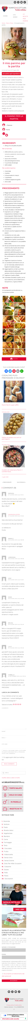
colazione (7, 866)
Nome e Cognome (9, 947)
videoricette (8, 854)
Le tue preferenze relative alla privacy (15, 1015)
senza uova (8, 857)
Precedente (7, 482)
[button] (14, 1009)
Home (5, 16)
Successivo (21, 482)
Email (4, 737)
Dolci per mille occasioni (12, 863)
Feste (6, 827)
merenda (6, 821)
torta (5, 845)
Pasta (6, 876)
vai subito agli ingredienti (11, 73)
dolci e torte (16, 778)
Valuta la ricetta (7, 704)
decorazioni (9, 878)
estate (6, 869)
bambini (7, 836)
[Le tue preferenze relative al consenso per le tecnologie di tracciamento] (25, 1018)
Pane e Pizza (9, 23)
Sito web (4, 744)
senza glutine (9, 860)
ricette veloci (6, 778)
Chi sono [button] (15, 16)
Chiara (8, 70)
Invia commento (9, 764)
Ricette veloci (8, 830)
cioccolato (8, 848)
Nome (4, 731)
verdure (6, 824)
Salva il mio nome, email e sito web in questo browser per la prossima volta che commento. (14, 752)
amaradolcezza (14, 514)
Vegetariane (8, 833)
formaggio (8, 842)
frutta (6, 851)
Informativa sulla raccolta (10, 1019)
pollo (6, 873)
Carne (6, 839)
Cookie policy (18, 1005)
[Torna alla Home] (14, 9)
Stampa (15, 359)
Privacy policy (10, 1005)
